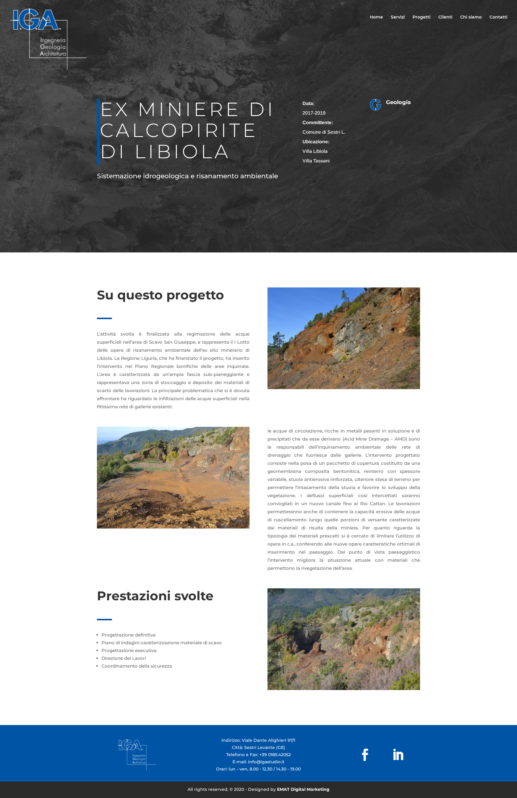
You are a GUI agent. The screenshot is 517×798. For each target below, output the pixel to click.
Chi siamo (471, 17)
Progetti (422, 17)
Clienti (445, 17)
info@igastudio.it (266, 762)
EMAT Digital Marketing (303, 789)
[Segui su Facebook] (364, 755)
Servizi (398, 17)
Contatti (498, 17)
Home (376, 17)
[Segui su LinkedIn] (386, 755)
